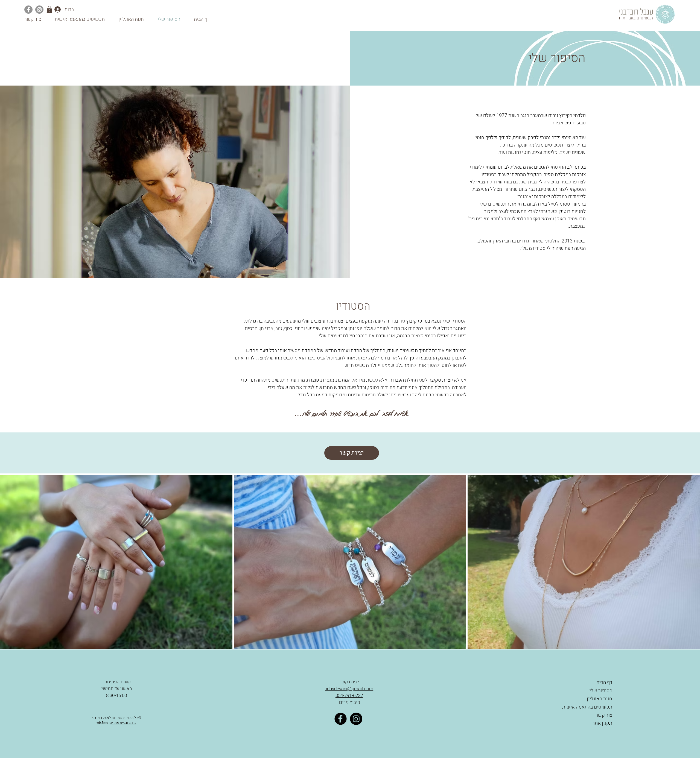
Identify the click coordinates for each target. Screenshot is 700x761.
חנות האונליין (599, 699)
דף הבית (604, 682)
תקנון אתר (601, 723)
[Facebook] (28, 9)
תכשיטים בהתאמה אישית (587, 707)
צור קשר (604, 715)
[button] (49, 9)
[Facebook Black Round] (340, 719)
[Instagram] (39, 9)
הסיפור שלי (601, 690)
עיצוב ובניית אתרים (123, 722)
